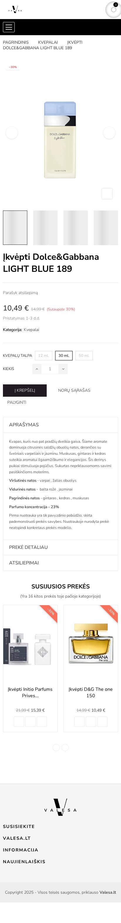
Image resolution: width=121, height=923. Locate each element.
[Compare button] (30, 722)
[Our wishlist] (42, 722)
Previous (12, 133)
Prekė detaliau (28, 547)
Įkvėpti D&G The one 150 (91, 692)
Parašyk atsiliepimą (20, 293)
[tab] (60, 424)
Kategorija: (12, 329)
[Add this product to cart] (19, 722)
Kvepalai (31, 329)
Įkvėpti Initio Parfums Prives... (30, 692)
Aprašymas (24, 425)
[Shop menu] (9, 27)
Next (109, 133)
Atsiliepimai (24, 563)
